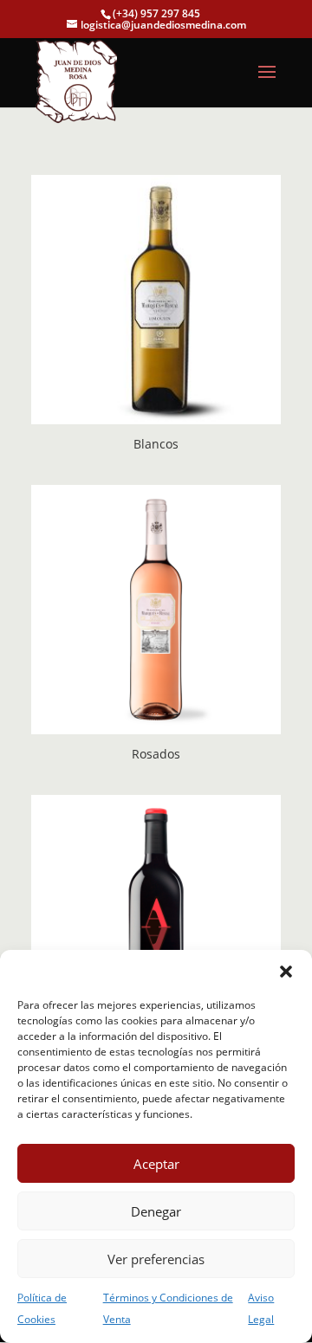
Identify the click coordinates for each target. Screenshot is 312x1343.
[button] (286, 971)
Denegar (156, 1211)
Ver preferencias (156, 1259)
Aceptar (156, 1163)
